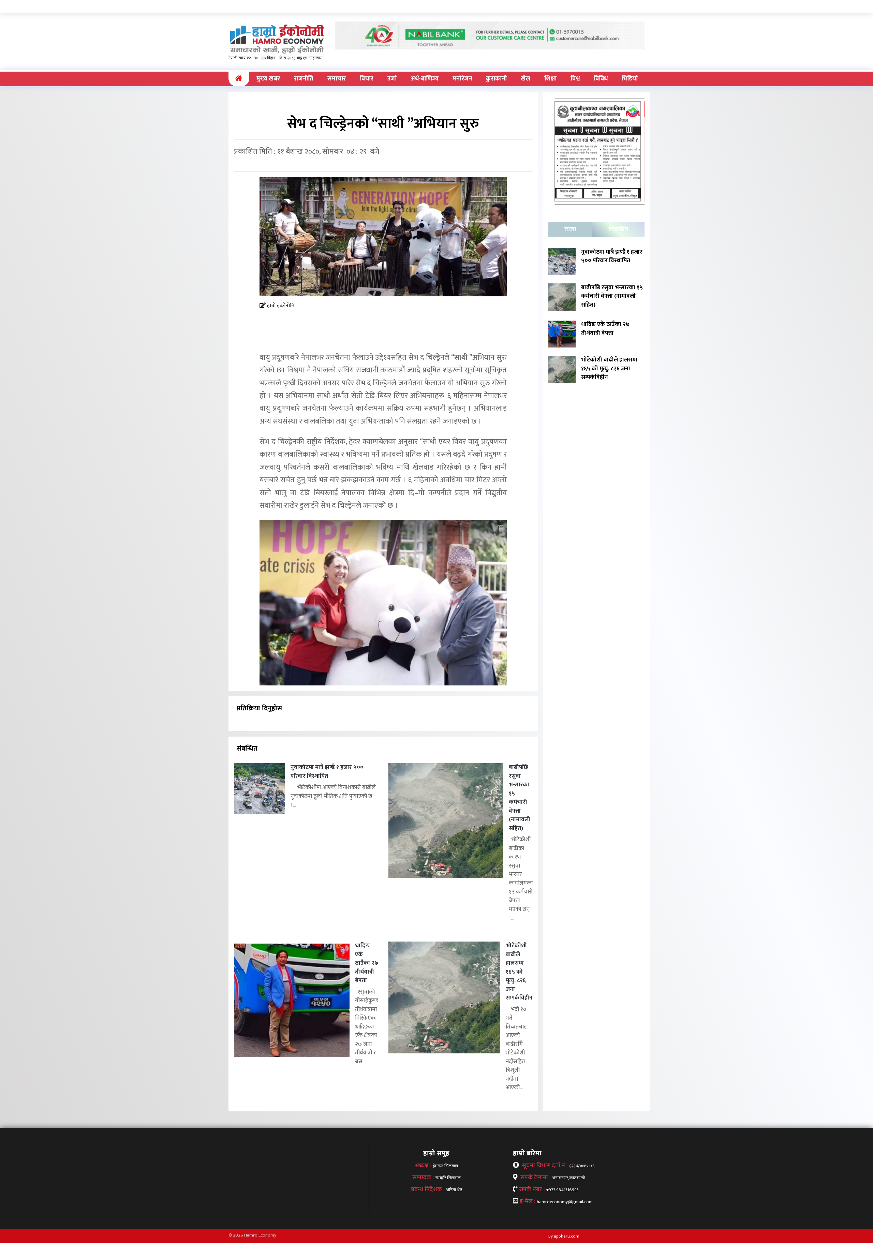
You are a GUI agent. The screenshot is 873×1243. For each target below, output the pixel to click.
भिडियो (630, 79)
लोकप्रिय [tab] (618, 229)
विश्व (575, 79)
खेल (525, 79)
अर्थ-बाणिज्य (425, 79)
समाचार (336, 79)
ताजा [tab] (570, 229)
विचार (366, 79)
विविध (601, 79)
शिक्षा (550, 79)
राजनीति (303, 79)
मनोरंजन (462, 79)
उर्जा (392, 79)
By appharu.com (563, 1236)
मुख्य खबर (268, 79)
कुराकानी (496, 79)
